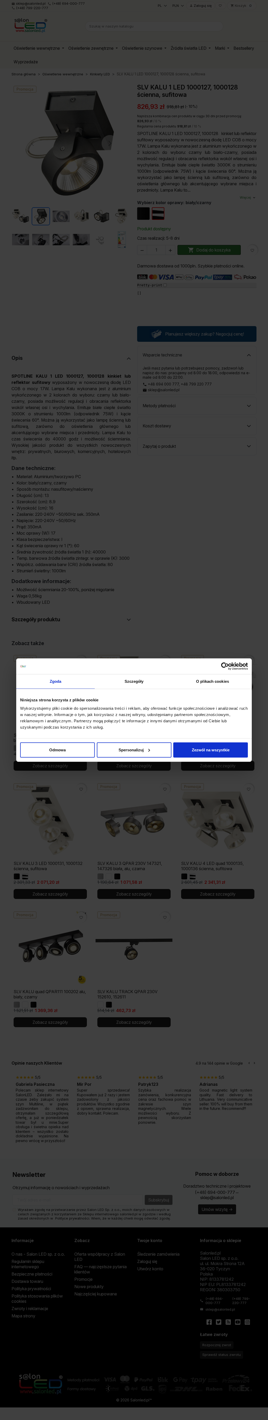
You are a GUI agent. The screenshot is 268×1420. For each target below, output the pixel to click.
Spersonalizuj (131, 749)
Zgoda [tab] (56, 681)
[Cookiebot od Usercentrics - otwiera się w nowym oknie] (225, 666)
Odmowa (57, 749)
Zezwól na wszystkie (211, 749)
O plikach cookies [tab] (212, 681)
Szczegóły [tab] (134, 681)
